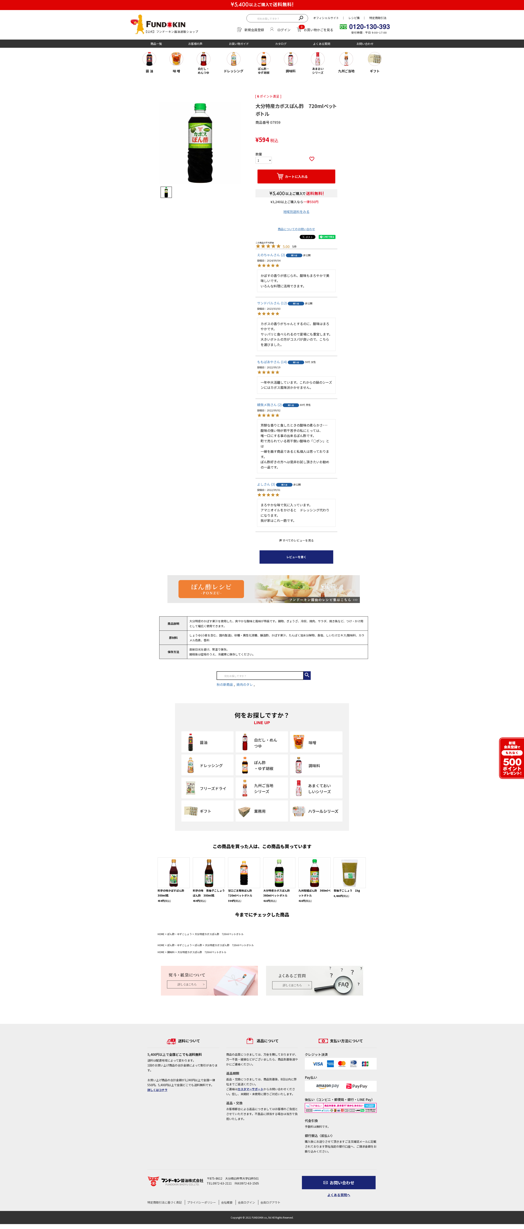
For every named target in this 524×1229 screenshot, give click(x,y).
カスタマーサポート (250, 1089)
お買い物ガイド (239, 44)
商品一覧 (156, 44)
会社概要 (227, 1202)
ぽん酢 (198, 945)
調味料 (171, 952)
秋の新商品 (225, 684)
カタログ (281, 44)
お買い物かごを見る (318, 29)
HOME (161, 934)
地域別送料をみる (296, 211)
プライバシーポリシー (201, 1202)
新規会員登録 (254, 29)
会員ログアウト (270, 1202)
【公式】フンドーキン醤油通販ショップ (171, 32)
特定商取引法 (377, 18)
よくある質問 (321, 44)
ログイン (283, 29)
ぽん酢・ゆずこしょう (179, 934)
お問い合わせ (365, 44)
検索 (301, 17)
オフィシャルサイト (326, 18)
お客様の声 (195, 44)
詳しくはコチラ (157, 1090)
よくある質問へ (338, 1194)
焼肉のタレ (245, 684)
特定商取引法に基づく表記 (164, 1202)
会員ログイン (246, 1202)
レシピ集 (354, 18)
